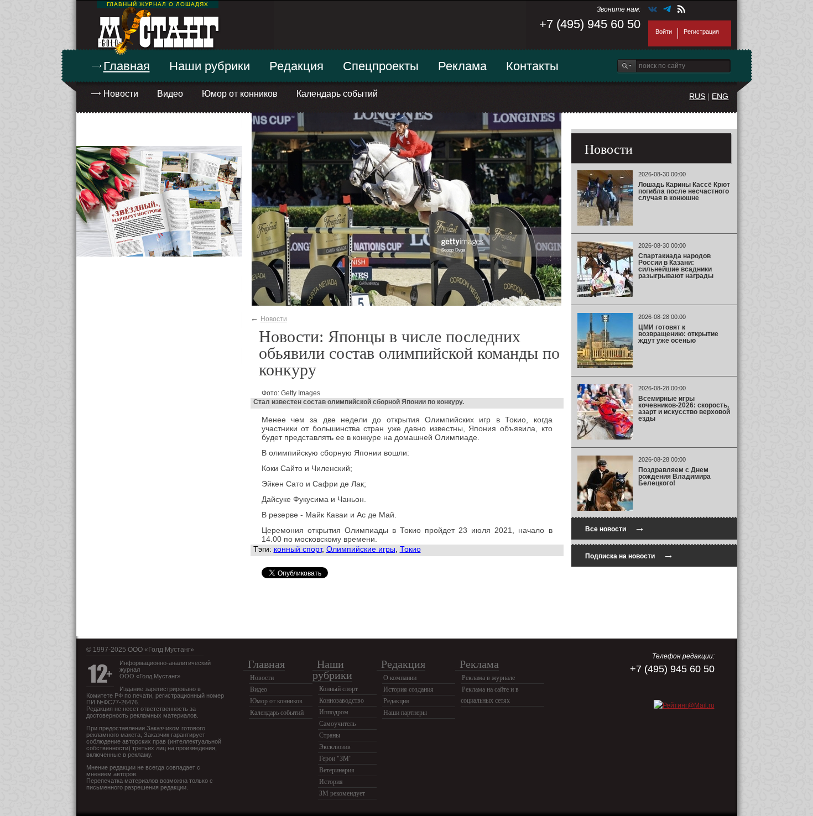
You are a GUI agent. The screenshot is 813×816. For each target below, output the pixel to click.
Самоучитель (337, 724)
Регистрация (701, 31)
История (331, 782)
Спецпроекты (381, 66)
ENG (720, 96)
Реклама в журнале (488, 678)
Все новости (615, 527)
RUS (697, 96)
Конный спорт (338, 689)
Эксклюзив (335, 747)
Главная (126, 66)
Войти (663, 31)
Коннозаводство (341, 700)
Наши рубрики (209, 66)
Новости (120, 93)
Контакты (532, 66)
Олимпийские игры (360, 549)
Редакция (296, 66)
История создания (408, 689)
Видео (170, 93)
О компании (399, 678)
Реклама (462, 66)
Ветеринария (337, 770)
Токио (410, 549)
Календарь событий (337, 93)
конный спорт (298, 549)
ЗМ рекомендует (342, 793)
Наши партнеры (405, 712)
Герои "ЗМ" (335, 758)
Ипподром (333, 712)
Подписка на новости (629, 555)
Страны (329, 735)
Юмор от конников (240, 93)
